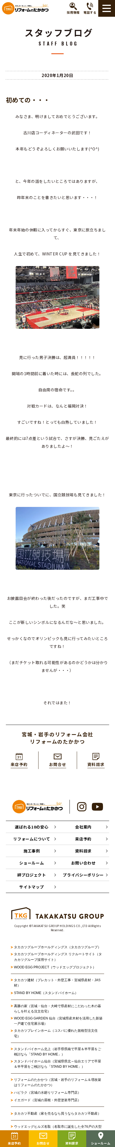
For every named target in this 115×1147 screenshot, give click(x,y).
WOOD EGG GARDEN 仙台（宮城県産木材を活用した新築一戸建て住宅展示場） (58, 1021)
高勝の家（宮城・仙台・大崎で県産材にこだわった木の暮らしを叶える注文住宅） (57, 1008)
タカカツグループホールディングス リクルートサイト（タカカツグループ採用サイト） (58, 956)
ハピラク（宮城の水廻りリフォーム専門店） (47, 1093)
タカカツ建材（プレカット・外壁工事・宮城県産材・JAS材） (57, 982)
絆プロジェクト (31, 875)
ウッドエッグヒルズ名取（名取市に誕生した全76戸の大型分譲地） (58, 1129)
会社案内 (83, 827)
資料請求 (83, 851)
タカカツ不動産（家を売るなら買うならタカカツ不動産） (57, 1113)
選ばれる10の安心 (31, 827)
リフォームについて (31, 839)
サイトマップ (31, 887)
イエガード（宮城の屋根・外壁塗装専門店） (47, 1100)
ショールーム (31, 863)
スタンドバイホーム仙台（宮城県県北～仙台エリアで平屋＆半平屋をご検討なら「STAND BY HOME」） (57, 1064)
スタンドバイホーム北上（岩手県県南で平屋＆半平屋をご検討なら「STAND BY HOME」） (57, 1051)
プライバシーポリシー (83, 875)
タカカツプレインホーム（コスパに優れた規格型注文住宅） (56, 1033)
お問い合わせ (83, 863)
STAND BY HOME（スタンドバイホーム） (46, 993)
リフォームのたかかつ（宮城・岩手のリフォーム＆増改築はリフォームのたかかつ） (57, 1082)
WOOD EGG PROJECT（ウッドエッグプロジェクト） (55, 967)
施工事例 (31, 851)
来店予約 (83, 839)
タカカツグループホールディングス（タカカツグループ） (57, 947)
